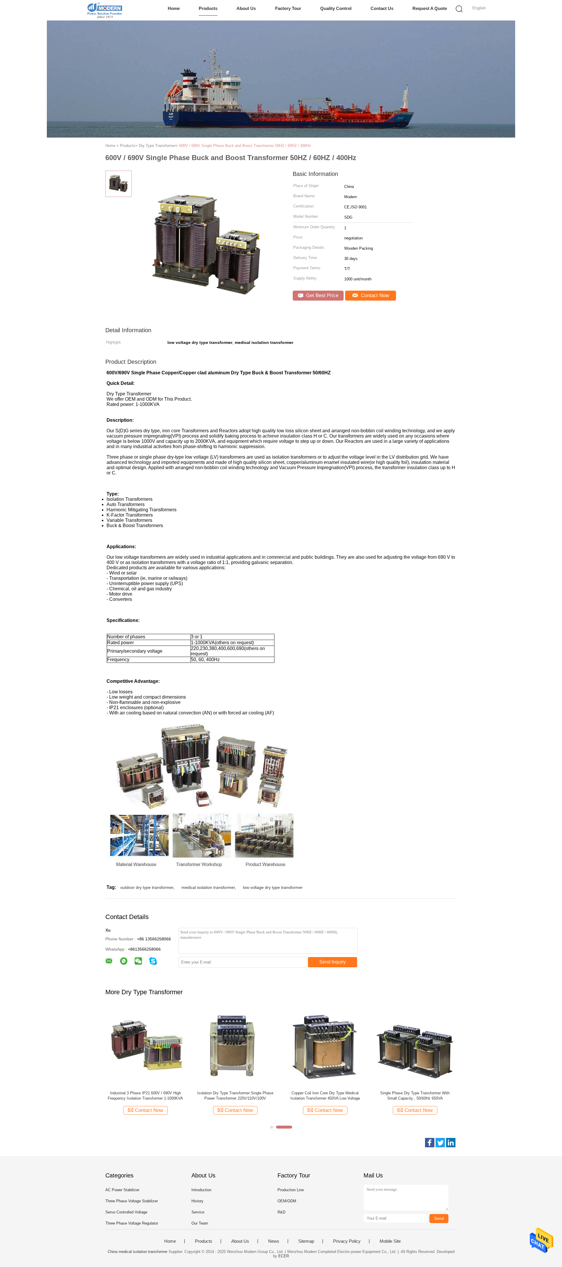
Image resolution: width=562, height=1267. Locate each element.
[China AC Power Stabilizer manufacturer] (104, 10)
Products (208, 8)
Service (197, 1212)
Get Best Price (321, 295)
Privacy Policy (347, 1241)
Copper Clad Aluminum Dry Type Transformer (145, 1093)
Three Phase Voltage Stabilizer (131, 1201)
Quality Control (336, 8)
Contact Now (374, 295)
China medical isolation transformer (137, 1251)
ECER (283, 1256)
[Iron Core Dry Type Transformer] (325, 1046)
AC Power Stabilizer (122, 1190)
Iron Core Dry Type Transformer (325, 1093)
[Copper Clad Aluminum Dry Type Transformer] (145, 1046)
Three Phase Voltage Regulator (131, 1223)
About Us (246, 8)
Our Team (199, 1223)
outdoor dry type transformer (146, 887)
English (479, 8)
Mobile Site (390, 1241)
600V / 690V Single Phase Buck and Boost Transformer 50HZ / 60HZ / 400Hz (245, 145)
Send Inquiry (332, 961)
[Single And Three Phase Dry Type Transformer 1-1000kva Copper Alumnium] (415, 1046)
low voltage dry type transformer (273, 887)
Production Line (290, 1190)
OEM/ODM (286, 1201)
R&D (281, 1212)
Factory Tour (288, 8)
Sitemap (306, 1241)
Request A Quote (429, 8)
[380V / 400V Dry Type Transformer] (235, 1046)
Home (174, 8)
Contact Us (382, 8)
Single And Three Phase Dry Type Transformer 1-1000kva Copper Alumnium (415, 1095)
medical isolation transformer (208, 887)
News (273, 1241)
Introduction (201, 1190)
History (197, 1201)
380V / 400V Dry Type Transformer (235, 1093)
